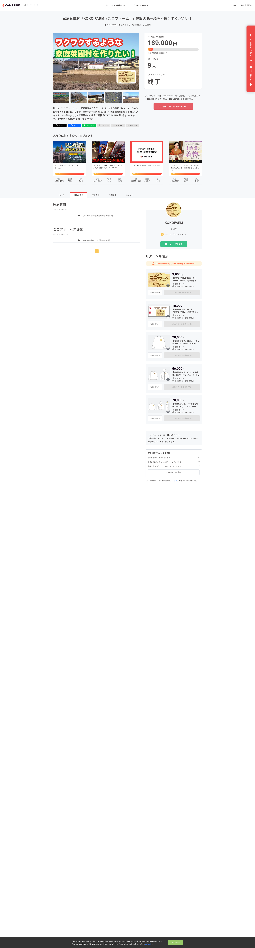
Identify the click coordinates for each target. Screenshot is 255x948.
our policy (148, 944)
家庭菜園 (59, 204)
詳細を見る (154, 292)
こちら (174, 480)
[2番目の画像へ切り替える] (79, 97)
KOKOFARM (112, 24)
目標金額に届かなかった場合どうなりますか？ (164, 462)
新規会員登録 (246, 5)
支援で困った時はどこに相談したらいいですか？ (165, 466)
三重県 (148, 24)
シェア (75, 125)
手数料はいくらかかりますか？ (159, 457)
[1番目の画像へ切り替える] (61, 97)
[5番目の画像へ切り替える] (131, 97)
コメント (129, 195)
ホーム (61, 195)
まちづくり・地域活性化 (131, 24)
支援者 (95, 195)
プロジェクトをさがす (141, 5)
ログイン (235, 5)
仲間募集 (112, 195)
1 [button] (96, 251)
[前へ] (56, 61)
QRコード (133, 125)
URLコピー (105, 125)
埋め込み (119, 125)
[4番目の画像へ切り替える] (113, 97)
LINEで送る (90, 125)
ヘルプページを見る (174, 472)
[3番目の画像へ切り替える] (96, 97)
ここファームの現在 (68, 229)
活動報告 (78, 195)
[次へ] (136, 61)
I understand (175, 942)
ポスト (61, 125)
